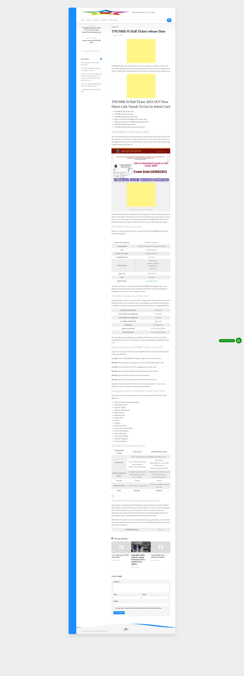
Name (115, 594)
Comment (116, 581)
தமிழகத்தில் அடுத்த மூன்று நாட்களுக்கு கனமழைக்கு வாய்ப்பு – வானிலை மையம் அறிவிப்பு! (138, 559)
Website (115, 601)
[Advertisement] (141, 51)
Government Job (151, 273)
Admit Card (115, 27)
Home (82, 20)
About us (89, 20)
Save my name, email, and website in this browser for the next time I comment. (139, 608)
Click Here (161, 529)
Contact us (97, 20)
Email (144, 594)
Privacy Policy (114, 20)
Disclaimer (105, 20)
